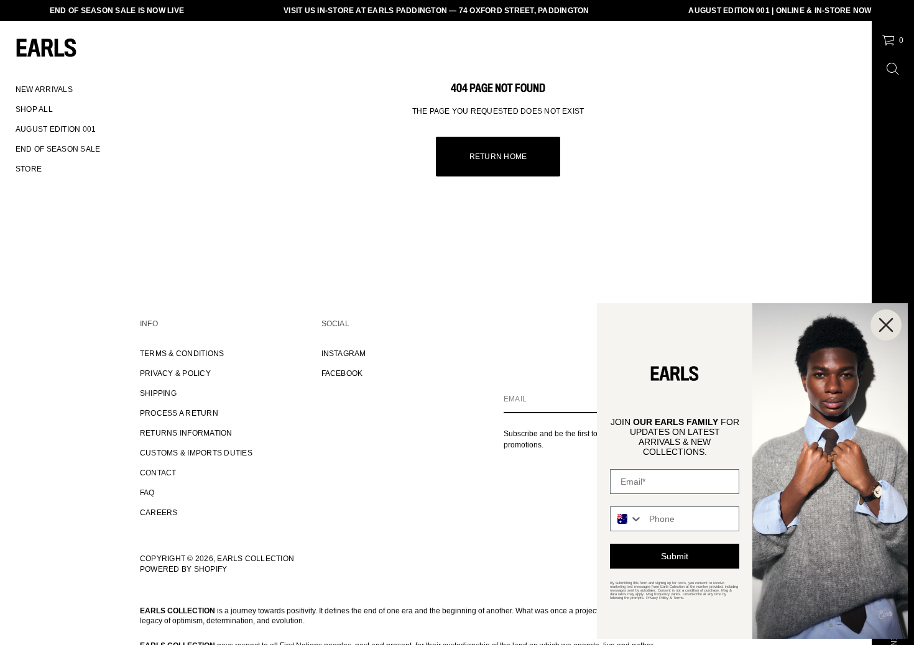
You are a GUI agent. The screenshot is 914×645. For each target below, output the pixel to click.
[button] (892, 40)
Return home (498, 156)
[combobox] (627, 519)
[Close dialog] (886, 325)
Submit (674, 556)
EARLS (46, 50)
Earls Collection (255, 558)
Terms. (679, 598)
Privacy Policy (657, 598)
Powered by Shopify (183, 569)
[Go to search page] (893, 69)
